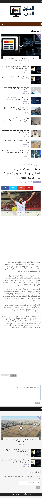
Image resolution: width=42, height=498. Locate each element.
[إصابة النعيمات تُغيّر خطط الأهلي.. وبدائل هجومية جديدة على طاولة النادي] (21, 204)
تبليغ (22, 182)
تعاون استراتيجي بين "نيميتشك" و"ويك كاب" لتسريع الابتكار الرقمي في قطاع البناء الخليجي (16, 98)
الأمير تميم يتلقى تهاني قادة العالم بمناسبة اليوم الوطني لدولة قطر (15, 131)
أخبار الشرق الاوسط (25, 111)
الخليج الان (36, 165)
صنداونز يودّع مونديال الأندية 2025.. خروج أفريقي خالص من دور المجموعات (21, 59)
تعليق (37, 403)
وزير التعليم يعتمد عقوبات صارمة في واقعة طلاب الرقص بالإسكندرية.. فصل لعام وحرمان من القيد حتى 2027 (16, 120)
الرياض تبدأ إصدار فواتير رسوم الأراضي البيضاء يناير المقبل (15, 141)
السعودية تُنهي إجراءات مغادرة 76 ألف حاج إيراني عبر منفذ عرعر (15, 78)
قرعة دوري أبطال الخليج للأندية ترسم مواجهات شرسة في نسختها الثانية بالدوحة (16, 88)
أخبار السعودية (26, 81)
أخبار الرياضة (26, 91)
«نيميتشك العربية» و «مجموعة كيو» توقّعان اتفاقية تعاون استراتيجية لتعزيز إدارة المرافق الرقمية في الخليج (15, 152)
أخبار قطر (27, 134)
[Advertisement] (21, 239)
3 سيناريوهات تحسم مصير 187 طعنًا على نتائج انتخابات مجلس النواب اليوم (16, 109)
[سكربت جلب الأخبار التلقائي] (19, 494)
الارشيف (30, 165)
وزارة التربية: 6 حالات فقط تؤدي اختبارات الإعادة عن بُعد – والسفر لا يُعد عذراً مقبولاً (15, 67)
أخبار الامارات (26, 70)
